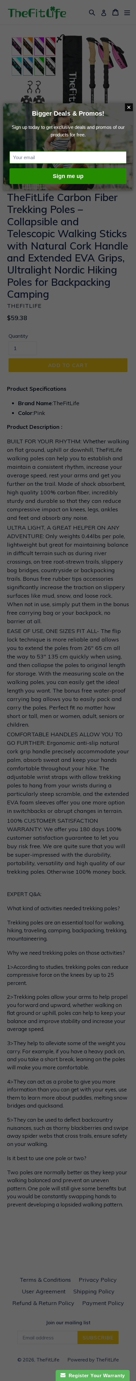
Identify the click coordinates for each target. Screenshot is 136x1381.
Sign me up (68, 176)
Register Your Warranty (95, 1375)
